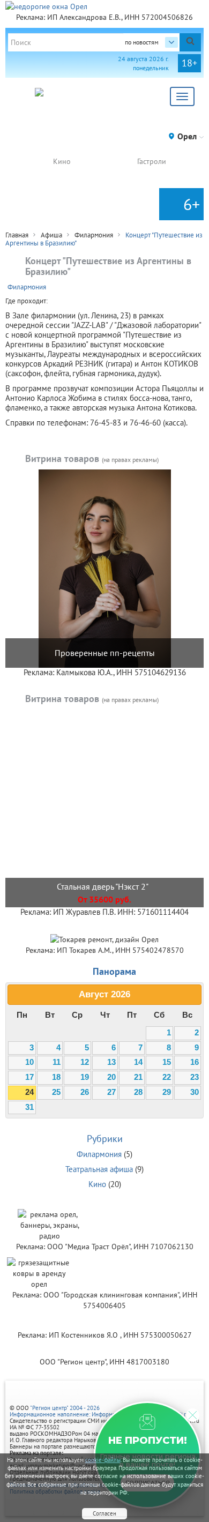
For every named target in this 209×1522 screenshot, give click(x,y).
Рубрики (105, 1138)
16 (194, 1062)
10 (29, 1062)
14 (138, 1062)
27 (111, 1092)
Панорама (114, 971)
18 (56, 1077)
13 (111, 1062)
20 (111, 1077)
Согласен (104, 1513)
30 (194, 1092)
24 (29, 1092)
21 (138, 1077)
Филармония (93, 235)
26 (84, 1092)
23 (194, 1077)
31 (29, 1107)
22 (166, 1077)
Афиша (51, 235)
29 (166, 1092)
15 (166, 1062)
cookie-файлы (103, 1460)
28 (138, 1092)
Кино (62, 161)
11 (57, 1062)
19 (84, 1077)
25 (56, 1092)
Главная (16, 235)
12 (84, 1062)
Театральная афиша (99, 1169)
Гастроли (151, 161)
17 (29, 1077)
